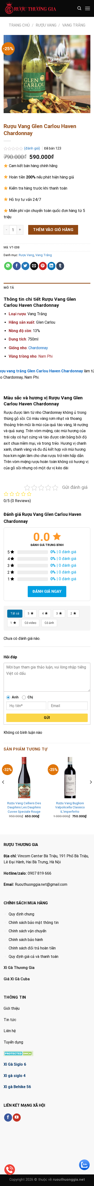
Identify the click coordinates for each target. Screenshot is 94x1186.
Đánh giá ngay (47, 591)
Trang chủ (19, 25)
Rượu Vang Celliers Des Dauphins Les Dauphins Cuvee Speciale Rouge (24, 807)
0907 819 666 (39, 873)
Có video (30, 623)
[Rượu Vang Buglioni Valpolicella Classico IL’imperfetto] (69, 777)
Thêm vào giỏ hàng (53, 229)
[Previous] (3, 792)
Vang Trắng (73, 25)
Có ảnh (49, 623)
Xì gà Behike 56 (17, 1086)
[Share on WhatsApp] (8, 266)
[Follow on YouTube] (17, 1117)
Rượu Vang (46, 25)
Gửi (47, 718)
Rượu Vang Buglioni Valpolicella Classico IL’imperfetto (70, 807)
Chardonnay (38, 348)
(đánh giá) (32, 148)
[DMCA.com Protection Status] (18, 1053)
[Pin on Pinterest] (43, 266)
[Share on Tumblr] (60, 266)
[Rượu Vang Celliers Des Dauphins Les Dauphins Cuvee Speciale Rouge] (24, 777)
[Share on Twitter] (25, 266)
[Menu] (87, 8)
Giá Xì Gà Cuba (17, 979)
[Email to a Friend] (34, 266)
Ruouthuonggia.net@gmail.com (41, 884)
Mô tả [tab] (9, 287)
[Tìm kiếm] (79, 8)
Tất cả (14, 613)
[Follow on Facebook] (8, 1117)
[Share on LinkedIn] (51, 266)
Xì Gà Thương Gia (19, 967)
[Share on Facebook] (17, 266)
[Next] (90, 792)
